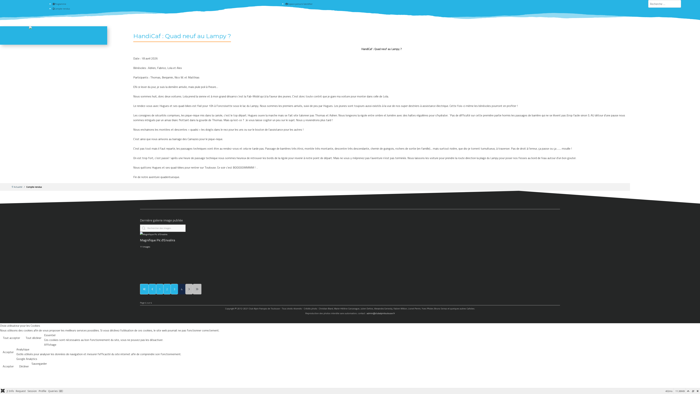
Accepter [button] (8, 352)
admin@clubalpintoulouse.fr (381, 313)
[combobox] (664, 4)
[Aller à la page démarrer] (144, 289)
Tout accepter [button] (11, 338)
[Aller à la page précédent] (152, 289)
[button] (692, 386)
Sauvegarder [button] (39, 363)
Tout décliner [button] (33, 338)
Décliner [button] (24, 366)
